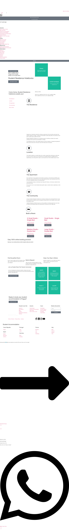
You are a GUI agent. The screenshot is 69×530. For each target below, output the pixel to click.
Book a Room (11, 107)
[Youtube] (44, 319)
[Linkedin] (39, 319)
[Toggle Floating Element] (1, 528)
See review (41, 273)
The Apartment (12, 103)
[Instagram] (41, 319)
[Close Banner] (1, 425)
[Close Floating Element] (1, 428)
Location (10, 100)
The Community (12, 105)
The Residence (11, 98)
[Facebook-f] (36, 319)
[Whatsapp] (1, 15)
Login (2, 12)
